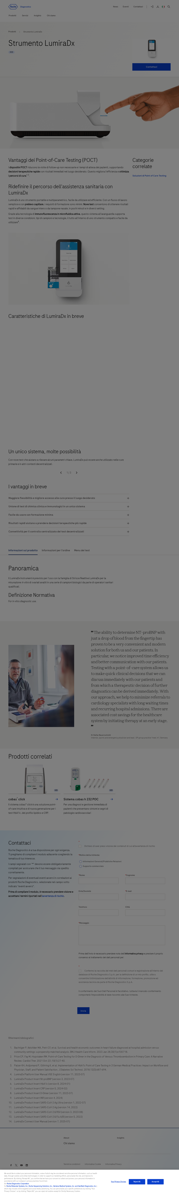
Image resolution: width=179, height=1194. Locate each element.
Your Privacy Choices (118, 1182)
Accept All (155, 1182)
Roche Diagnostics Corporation (18, 1183)
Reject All (137, 1182)
